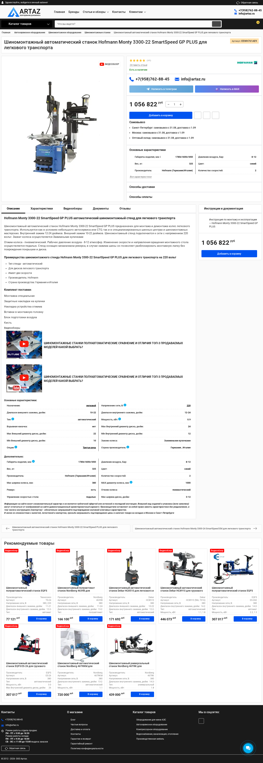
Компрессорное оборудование (152, 729)
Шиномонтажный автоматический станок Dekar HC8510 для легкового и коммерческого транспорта (131, 590)
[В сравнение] (215, 115)
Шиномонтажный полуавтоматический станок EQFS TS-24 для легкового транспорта (26, 590)
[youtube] (201, 721)
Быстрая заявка (197, 115)
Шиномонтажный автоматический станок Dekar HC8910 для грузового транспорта (181, 590)
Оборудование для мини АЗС (151, 719)
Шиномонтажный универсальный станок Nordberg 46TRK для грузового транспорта (129, 666)
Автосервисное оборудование (151, 724)
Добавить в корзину (161, 115)
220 (189, 405)
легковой (91, 405)
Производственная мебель (150, 739)
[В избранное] (206, 115)
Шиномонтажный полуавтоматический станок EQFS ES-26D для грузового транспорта (232, 590)
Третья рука (89, 447)
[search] (216, 24)
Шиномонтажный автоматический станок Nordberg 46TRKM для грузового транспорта (78, 666)
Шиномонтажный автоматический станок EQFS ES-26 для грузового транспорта (27, 666)
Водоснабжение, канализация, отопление (157, 734)
